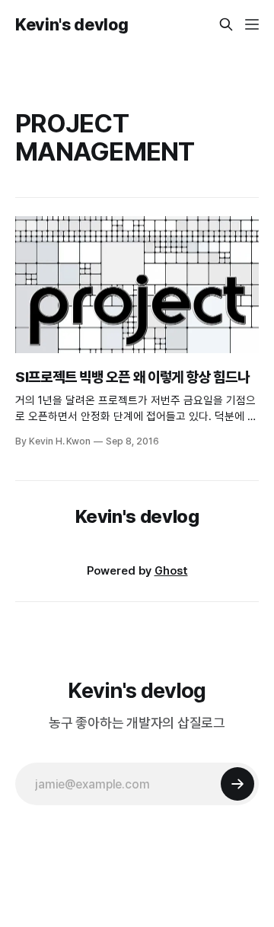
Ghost (171, 571)
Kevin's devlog (71, 24)
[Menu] (252, 24)
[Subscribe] (237, 784)
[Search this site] (226, 24)
